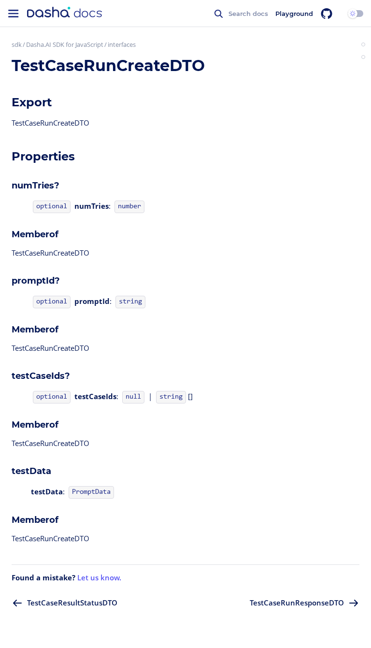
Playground (294, 13)
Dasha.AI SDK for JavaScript (64, 44)
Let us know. (99, 577)
